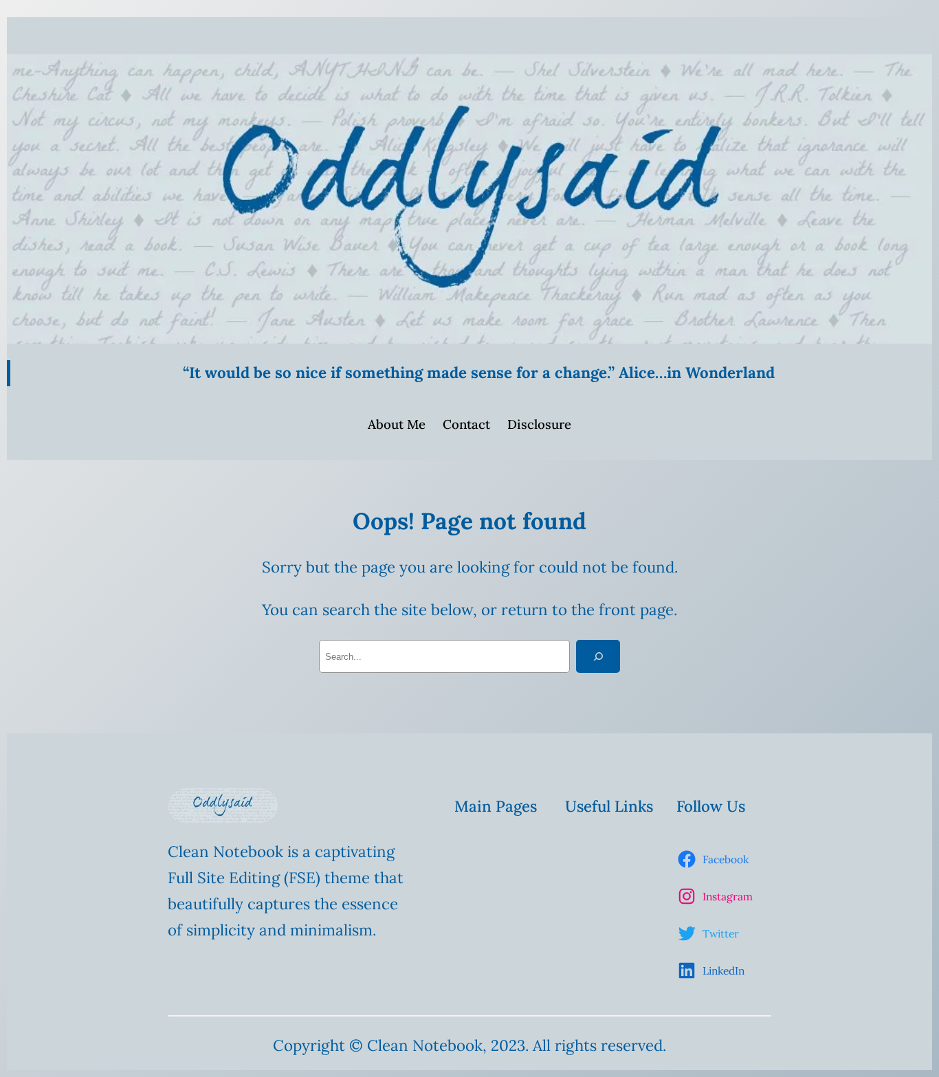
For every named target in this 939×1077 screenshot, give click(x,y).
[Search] (598, 656)
